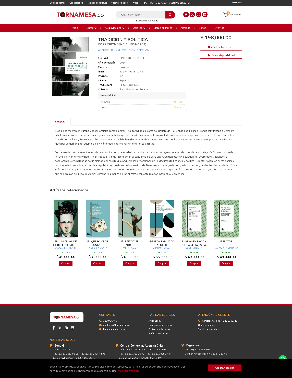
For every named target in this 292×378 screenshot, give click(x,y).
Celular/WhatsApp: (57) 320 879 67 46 (206, 353)
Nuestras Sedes (119, 2)
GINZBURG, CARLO (98, 248)
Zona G (59, 346)
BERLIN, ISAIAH (130, 248)
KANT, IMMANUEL (194, 248)
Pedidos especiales (97, 2)
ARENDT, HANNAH (109, 50)
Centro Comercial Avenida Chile (142, 346)
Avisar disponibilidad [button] (223, 55)
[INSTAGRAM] (198, 14)
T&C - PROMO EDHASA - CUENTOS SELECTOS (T (168, 2)
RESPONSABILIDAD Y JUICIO (162, 243)
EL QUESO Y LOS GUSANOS (97, 243)
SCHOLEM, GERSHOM (136, 50)
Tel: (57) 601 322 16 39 (131, 353)
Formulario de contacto (115, 329)
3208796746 (110, 320)
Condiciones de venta (160, 325)
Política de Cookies (159, 333)
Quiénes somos (58, 2)
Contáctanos (76, 2)
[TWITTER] (192, 14)
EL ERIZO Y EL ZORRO (130, 243)
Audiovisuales (113, 28)
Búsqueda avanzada (147, 20)
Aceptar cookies (224, 368)
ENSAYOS (226, 241)
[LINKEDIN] (205, 14)
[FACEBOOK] (186, 14)
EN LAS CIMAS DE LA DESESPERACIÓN (65, 243)
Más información (128, 371)
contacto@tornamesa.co (116, 325)
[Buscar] (170, 15)
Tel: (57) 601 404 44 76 (92, 353)
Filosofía (124, 67)
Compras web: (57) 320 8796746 (219, 320)
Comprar (65, 263)
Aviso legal (155, 320)
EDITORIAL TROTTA (132, 58)
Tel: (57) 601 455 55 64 (197, 349)
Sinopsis (60, 121)
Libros (90, 28)
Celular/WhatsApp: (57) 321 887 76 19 (74, 358)
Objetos (138, 28)
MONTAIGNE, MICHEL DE (226, 248)
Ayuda (135, 2)
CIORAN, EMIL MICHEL (65, 248)
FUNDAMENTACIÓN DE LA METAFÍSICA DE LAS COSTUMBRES (194, 243)
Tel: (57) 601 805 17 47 (158, 353)
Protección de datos (159, 329)
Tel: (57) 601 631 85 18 (65, 353)
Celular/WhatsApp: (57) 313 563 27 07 (140, 358)
